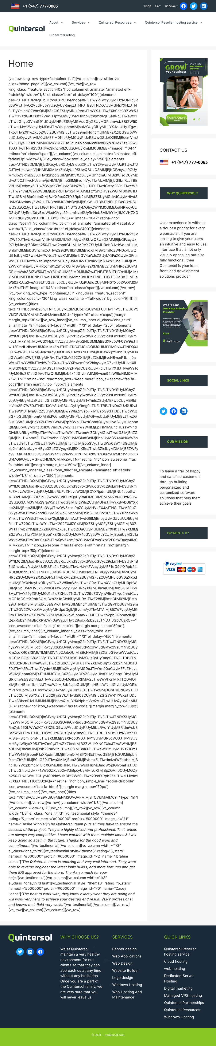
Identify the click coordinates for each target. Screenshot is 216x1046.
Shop (147, 6)
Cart (158, 6)
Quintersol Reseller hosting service (171, 22)
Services (78, 22)
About (53, 22)
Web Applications (127, 956)
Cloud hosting (176, 961)
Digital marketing (62, 35)
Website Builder (125, 970)
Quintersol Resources (115, 22)
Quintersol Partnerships (184, 1003)
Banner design (124, 949)
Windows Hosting (127, 985)
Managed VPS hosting (183, 995)
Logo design (122, 978)
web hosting (174, 968)
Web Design (122, 963)
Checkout (171, 6)
